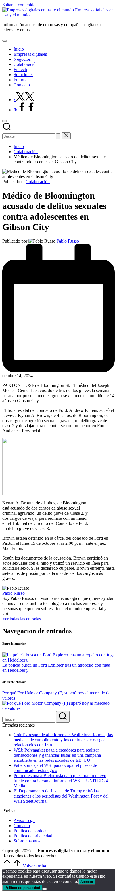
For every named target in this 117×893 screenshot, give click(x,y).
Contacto (22, 825)
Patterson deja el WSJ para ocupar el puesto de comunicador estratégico (55, 768)
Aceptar (86, 882)
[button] (58, 136)
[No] (44, 889)
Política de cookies (30, 830)
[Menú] (4, 41)
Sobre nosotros (27, 840)
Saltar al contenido (18, 4)
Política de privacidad (33, 835)
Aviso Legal (24, 820)
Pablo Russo (13, 593)
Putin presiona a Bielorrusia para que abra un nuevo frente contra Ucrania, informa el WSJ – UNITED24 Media (61, 780)
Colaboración (38, 181)
